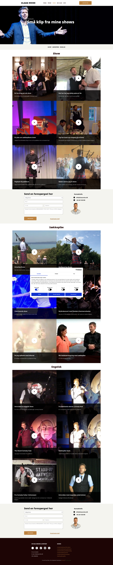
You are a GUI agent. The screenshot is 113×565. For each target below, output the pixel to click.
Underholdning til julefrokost (64, 549)
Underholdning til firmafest (63, 547)
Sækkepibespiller (61, 556)
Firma (44, 3)
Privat (49, 3)
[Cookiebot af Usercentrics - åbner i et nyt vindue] (76, 270)
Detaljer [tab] (56, 273)
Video (54, 3)
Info (64, 3)
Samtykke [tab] (39, 273)
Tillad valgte (56, 294)
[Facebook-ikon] (37, 548)
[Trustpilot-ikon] (49, 548)
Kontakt (63, 560)
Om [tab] (74, 273)
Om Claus (59, 3)
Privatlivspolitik (68, 560)
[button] (34, 78)
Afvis (39, 294)
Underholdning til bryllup (63, 554)
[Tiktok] (41, 548)
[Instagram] (32, 548)
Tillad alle (73, 294)
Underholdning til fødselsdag (64, 550)
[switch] (50, 290)
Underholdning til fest (62, 552)
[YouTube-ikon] (45, 548)
